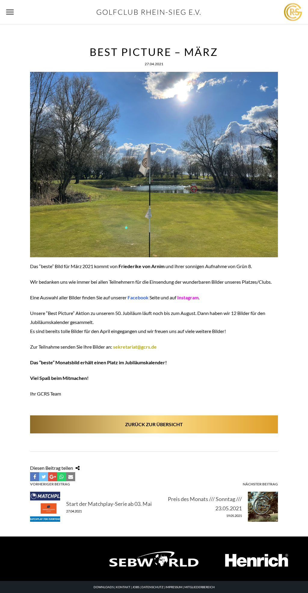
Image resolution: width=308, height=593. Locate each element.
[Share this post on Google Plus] (52, 476)
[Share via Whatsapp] (61, 476)
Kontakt (123, 587)
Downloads (104, 587)
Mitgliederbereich (199, 587)
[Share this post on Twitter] (43, 476)
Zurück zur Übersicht (154, 424)
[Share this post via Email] (70, 476)
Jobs (135, 587)
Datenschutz (152, 587)
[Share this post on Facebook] (34, 476)
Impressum (173, 587)
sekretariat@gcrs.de (135, 347)
